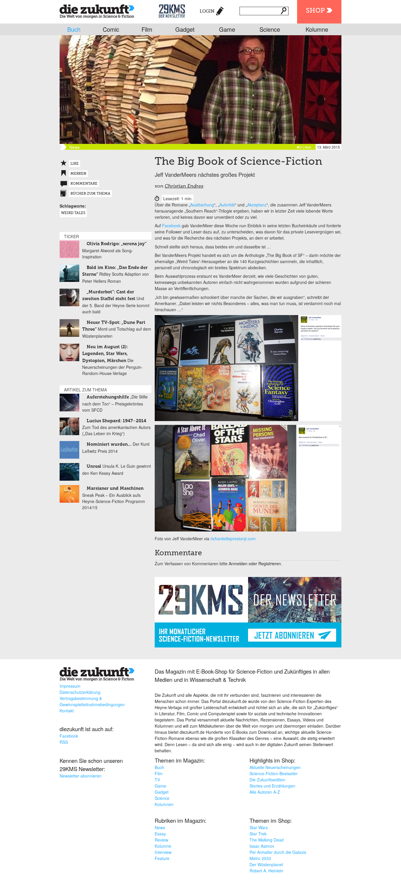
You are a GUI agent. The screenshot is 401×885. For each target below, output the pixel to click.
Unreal (94, 466)
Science (270, 29)
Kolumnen (164, 804)
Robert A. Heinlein (266, 871)
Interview (163, 852)
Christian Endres (184, 186)
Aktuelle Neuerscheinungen (275, 767)
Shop (315, 11)
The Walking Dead (267, 840)
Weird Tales (73, 213)
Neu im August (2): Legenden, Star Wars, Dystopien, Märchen (105, 354)
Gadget (185, 29)
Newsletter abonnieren (81, 776)
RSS (64, 742)
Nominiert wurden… (109, 444)
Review (161, 840)
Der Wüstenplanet (266, 864)
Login (207, 11)
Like (74, 164)
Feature (162, 858)
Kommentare (83, 184)
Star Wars (259, 827)
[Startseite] (97, 10)
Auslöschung (202, 205)
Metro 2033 (260, 858)
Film (146, 29)
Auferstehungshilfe (108, 397)
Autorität (227, 205)
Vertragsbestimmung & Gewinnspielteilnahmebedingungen (92, 701)
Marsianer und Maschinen (115, 488)
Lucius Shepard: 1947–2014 (116, 421)
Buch (73, 29)
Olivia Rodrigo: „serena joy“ (116, 244)
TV (157, 780)
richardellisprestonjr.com (233, 538)
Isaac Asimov (262, 846)
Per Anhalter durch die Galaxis (278, 852)
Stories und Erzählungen (272, 786)
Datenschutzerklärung (80, 692)
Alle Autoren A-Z (265, 792)
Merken (78, 174)
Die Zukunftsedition (267, 780)
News (160, 827)
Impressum (70, 686)
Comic (111, 29)
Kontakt (67, 711)
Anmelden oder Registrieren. (255, 563)
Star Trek (258, 834)
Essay (160, 834)
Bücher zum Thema (90, 194)
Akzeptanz (257, 205)
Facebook (171, 225)
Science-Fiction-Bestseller (274, 773)
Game (227, 29)
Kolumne (317, 29)
